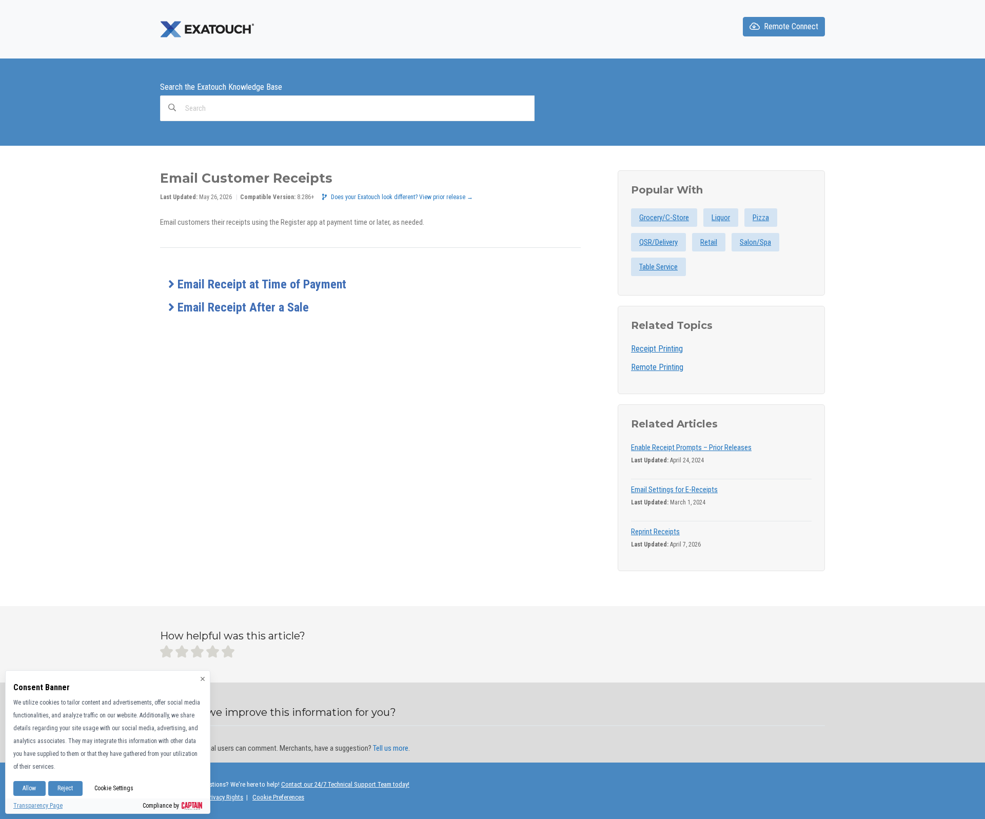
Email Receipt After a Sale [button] (241, 307)
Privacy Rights (224, 797)
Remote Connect (791, 26)
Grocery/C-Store (664, 217)
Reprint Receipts (655, 531)
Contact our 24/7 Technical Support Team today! (345, 784)
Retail (708, 242)
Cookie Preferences (278, 797)
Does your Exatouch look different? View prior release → (402, 197)
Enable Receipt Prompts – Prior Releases (691, 447)
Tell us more (390, 748)
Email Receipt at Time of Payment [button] (260, 284)
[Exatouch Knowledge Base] (208, 28)
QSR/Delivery (658, 242)
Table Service (658, 266)
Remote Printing (657, 367)
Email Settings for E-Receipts (674, 489)
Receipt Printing (657, 349)
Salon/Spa (755, 242)
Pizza (761, 217)
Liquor (721, 217)
